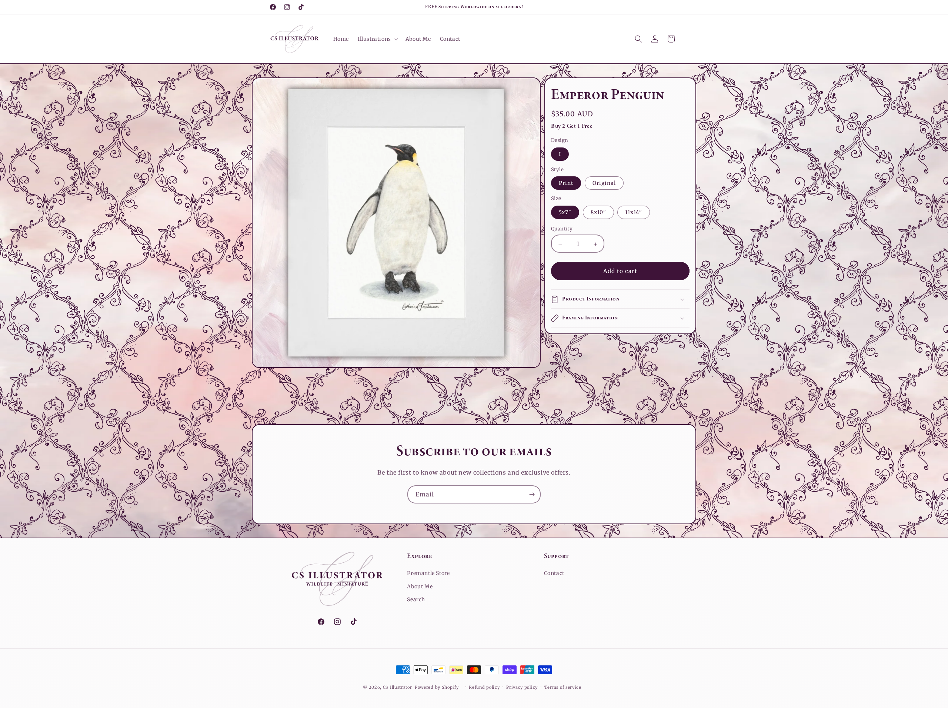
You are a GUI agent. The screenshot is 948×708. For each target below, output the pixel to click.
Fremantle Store (428, 573)
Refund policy (484, 687)
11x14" (633, 212)
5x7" (565, 212)
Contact (554, 573)
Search (416, 599)
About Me (420, 586)
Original (604, 183)
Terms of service (562, 687)
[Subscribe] (532, 494)
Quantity (562, 229)
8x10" (598, 212)
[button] (377, 39)
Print (566, 183)
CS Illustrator (397, 687)
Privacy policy (522, 687)
